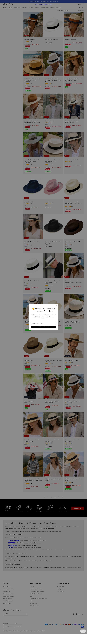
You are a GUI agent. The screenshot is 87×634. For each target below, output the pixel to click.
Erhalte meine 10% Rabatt (43, 326)
